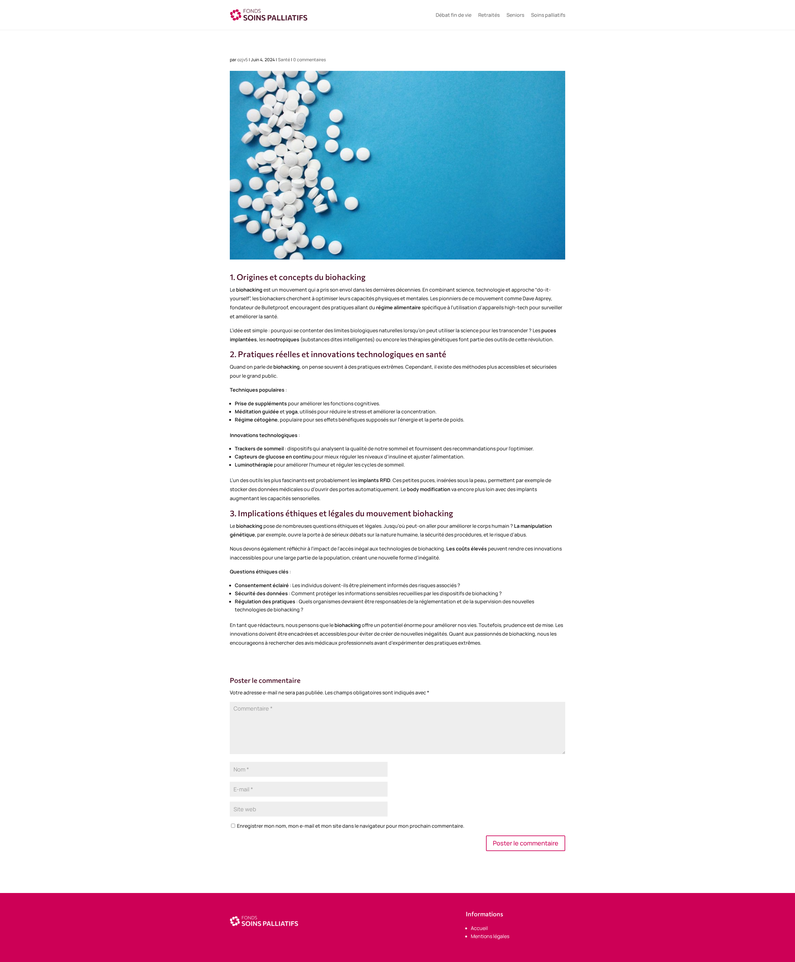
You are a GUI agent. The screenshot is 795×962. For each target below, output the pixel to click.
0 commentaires (309, 59)
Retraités (489, 15)
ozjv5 (242, 59)
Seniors (515, 15)
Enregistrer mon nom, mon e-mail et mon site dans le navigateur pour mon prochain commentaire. (350, 825)
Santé (284, 59)
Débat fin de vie (453, 15)
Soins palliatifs (548, 15)
